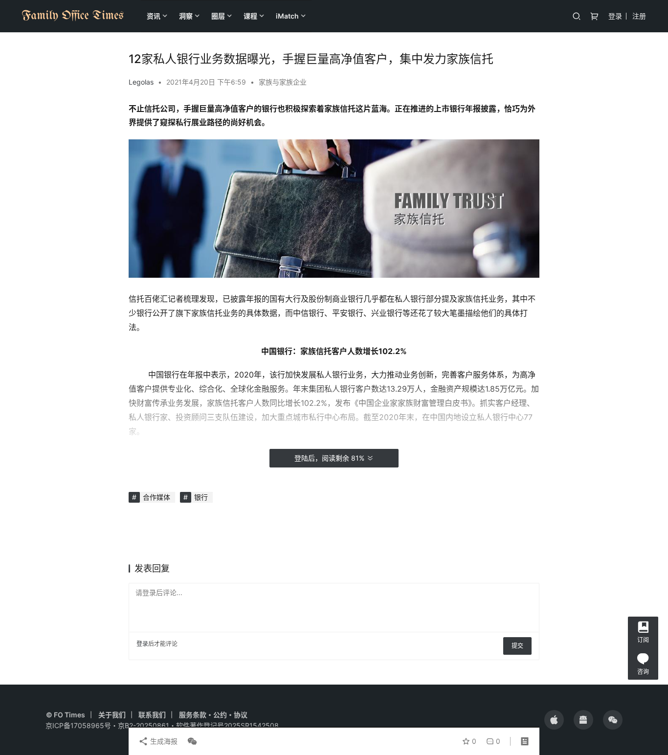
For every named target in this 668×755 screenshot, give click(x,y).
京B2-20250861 (143, 725)
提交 (517, 645)
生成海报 (163, 741)
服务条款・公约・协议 (213, 715)
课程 (250, 16)
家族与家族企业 (283, 82)
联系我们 (152, 715)
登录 (615, 16)
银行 (201, 497)
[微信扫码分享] (190, 741)
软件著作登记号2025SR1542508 (227, 725)
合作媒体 (156, 497)
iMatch (287, 16)
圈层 (218, 16)
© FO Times (65, 715)
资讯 (153, 16)
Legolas (141, 82)
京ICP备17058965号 (78, 725)
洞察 (186, 16)
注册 (639, 16)
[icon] (554, 720)
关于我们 (112, 715)
